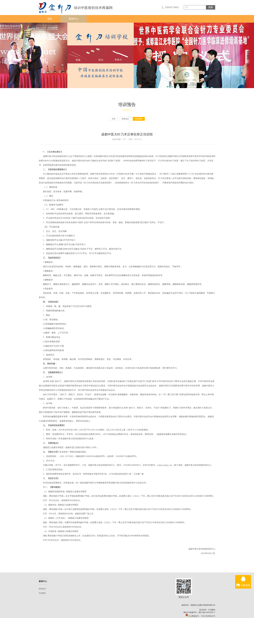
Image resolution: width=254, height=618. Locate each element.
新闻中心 (73, 19)
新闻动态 (125, 119)
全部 (113, 119)
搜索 (210, 7)
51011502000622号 (208, 616)
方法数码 (211, 610)
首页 (49, 19)
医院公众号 (184, 586)
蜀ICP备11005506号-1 (207, 612)
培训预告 (138, 119)
